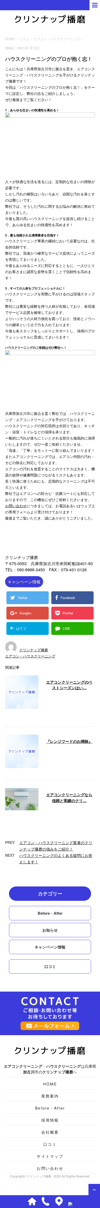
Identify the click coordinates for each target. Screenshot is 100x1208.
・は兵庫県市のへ (50, 1069)
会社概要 (50, 1132)
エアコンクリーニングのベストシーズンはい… (69, 685)
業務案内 (50, 1096)
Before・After (50, 913)
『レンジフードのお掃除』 (69, 741)
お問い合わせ (16, 505)
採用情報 (50, 1120)
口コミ (50, 966)
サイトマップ (50, 1156)
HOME (50, 1083)
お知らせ (50, 930)
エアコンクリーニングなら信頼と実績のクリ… (69, 797)
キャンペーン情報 (24, 582)
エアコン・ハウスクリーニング (56, 38)
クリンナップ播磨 (33, 649)
